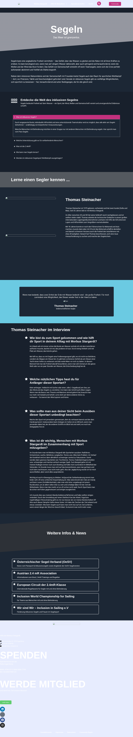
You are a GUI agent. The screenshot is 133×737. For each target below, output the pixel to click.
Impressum (59, 732)
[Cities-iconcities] (2, 714)
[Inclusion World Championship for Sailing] (14, 595)
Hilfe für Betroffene (58, 4)
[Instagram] (2, 725)
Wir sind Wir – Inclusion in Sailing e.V (42, 607)
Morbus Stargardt (40, 4)
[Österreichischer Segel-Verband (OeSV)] (14, 561)
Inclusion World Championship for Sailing (45, 596)
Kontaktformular (46, 732)
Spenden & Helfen (78, 4)
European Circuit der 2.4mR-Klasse (41, 584)
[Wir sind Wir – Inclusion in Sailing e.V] (14, 607)
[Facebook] (2, 719)
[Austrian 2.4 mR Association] (14, 572)
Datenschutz (71, 732)
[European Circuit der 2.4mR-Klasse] (14, 584)
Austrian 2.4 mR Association (37, 573)
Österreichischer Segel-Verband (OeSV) (44, 561)
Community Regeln (86, 732)
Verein (91, 4)
